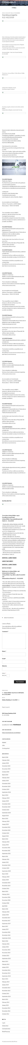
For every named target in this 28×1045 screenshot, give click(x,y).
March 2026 (5, 757)
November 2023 (6, 807)
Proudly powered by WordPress (9, 1041)
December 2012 (6, 1008)
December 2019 (6, 882)
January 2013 (5, 1005)
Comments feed (6, 1028)
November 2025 (6, 769)
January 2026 (5, 763)
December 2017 (6, 917)
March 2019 (5, 891)
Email (4, 658)
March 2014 (5, 979)
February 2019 (5, 894)
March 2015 (5, 961)
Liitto (3, 745)
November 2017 (6, 920)
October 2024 (5, 789)
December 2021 (6, 847)
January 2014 (5, 984)
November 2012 (6, 1011)
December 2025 (6, 766)
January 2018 (5, 914)
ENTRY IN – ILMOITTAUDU (9, 557)
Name (4, 651)
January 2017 (5, 929)
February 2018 (5, 912)
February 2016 (5, 944)
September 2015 (6, 958)
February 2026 (5, 760)
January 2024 (5, 801)
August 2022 (5, 836)
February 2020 (5, 877)
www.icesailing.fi (6, 585)
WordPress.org (6, 1031)
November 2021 (6, 850)
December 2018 (6, 897)
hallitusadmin (15, 12)
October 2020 (5, 868)
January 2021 (5, 862)
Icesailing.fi (9, 2)
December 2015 (6, 949)
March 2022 (5, 839)
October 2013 (5, 993)
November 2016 (6, 935)
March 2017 (5, 926)
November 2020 (6, 865)
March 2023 (5, 818)
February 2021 (5, 859)
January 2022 (5, 844)
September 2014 (6, 976)
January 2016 (5, 947)
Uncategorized (9, 617)
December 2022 (6, 827)
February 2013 (5, 1002)
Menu (14, 7)
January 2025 (5, 780)
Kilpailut (4, 742)
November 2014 (6, 973)
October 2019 (5, 888)
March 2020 (5, 874)
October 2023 (5, 809)
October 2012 (5, 1014)
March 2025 (5, 774)
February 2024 (5, 798)
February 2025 (5, 777)
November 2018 (6, 900)
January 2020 (5, 879)
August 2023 (5, 815)
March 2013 (5, 999)
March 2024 (5, 795)
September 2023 (6, 812)
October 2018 (5, 903)
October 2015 (5, 955)
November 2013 (6, 990)
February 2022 (5, 842)
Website (4, 666)
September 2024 (6, 792)
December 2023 (6, 804)
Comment (5, 631)
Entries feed (5, 1025)
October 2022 (5, 833)
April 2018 (4, 906)
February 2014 (5, 982)
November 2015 (6, 952)
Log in (3, 1023)
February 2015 (5, 964)
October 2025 (5, 771)
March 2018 (5, 909)
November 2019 (6, 885)
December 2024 (6, 783)
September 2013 (6, 996)
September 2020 (6, 871)
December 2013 (6, 987)
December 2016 (6, 932)
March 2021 (5, 856)
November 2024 (6, 786)
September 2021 (6, 853)
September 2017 (6, 923)
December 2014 (6, 970)
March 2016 (5, 941)
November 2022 (6, 830)
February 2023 (5, 821)
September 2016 (6, 938)
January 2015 (5, 967)
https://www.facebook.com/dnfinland (11, 732)
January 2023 (5, 824)
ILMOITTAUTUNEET (7, 561)
